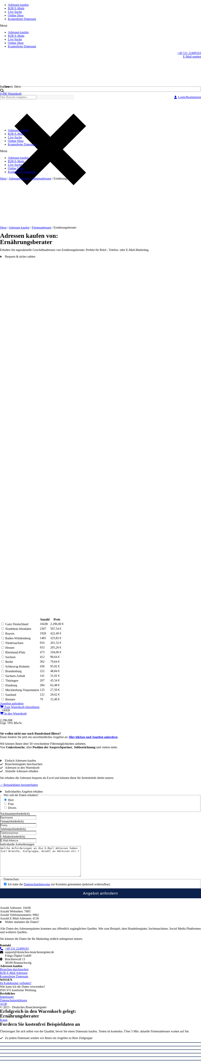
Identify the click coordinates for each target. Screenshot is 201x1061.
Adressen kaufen (18, 4)
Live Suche (15, 12)
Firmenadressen (41, 178)
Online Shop (16, 15)
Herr (11, 800)
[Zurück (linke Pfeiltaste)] (100, 1056)
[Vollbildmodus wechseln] (100, 1049)
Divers (12, 807)
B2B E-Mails (16, 8)
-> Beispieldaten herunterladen (19, 785)
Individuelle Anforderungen (17, 844)
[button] (100, 25)
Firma (12, 821)
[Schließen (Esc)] (100, 1042)
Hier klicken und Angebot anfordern (93, 737)
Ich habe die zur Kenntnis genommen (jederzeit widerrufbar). (59, 884)
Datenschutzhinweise (37, 884)
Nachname (15, 813)
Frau (11, 804)
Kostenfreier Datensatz (22, 19)
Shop (3, 178)
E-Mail (12, 836)
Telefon (13, 829)
